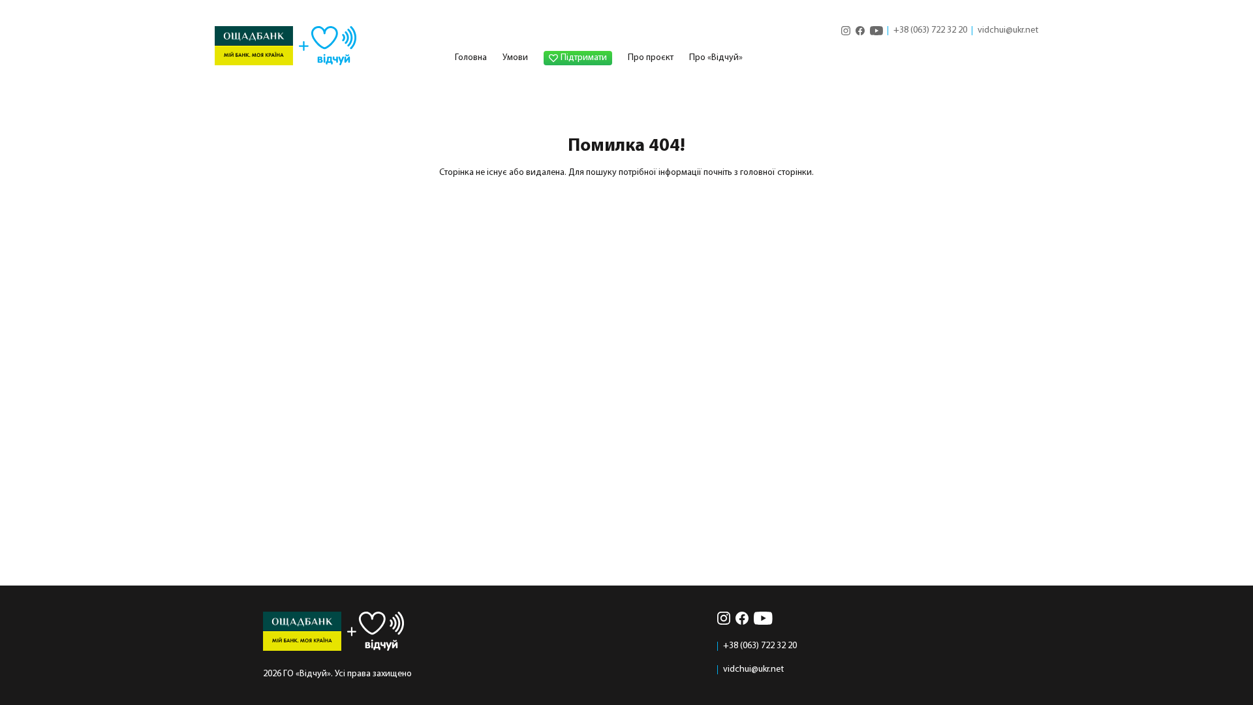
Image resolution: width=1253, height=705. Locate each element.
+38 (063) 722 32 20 (930, 30)
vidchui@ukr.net (1008, 30)
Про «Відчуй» (716, 58)
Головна (471, 58)
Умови (515, 58)
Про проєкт (650, 58)
